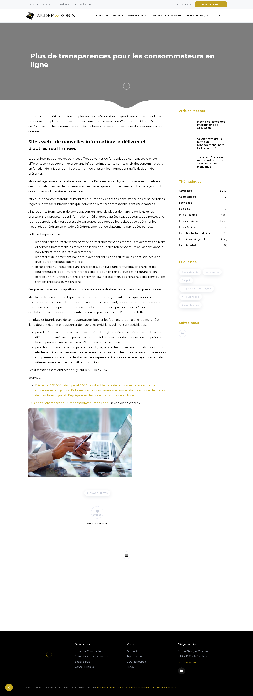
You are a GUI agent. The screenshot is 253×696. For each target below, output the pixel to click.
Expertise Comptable (109, 15)
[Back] (126, 555)
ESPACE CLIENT (211, 4)
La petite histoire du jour (195, 233)
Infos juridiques (189, 221)
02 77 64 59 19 (187, 662)
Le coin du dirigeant (192, 239)
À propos (173, 4)
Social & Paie (173, 15)
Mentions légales (118, 687)
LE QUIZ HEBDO (191, 297)
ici (99, 362)
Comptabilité (187, 196)
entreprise (213, 272)
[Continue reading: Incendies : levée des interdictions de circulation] (186, 125)
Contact (216, 15)
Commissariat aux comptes (144, 15)
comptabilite (190, 272)
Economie (185, 202)
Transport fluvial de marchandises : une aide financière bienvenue (210, 162)
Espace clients (135, 656)
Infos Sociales (188, 227)
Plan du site (172, 687)
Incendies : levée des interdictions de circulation (211, 124)
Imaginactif (103, 687)
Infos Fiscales (188, 215)
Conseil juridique (196, 15)
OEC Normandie (136, 661)
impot (186, 280)
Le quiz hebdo (188, 245)
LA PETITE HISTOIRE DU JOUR (197, 288)
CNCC (130, 666)
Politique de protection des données (147, 687)
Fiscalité (184, 209)
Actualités (186, 4)
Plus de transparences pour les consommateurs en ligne (68, 403)
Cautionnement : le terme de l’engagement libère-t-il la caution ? (211, 143)
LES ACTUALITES (98, 493)
